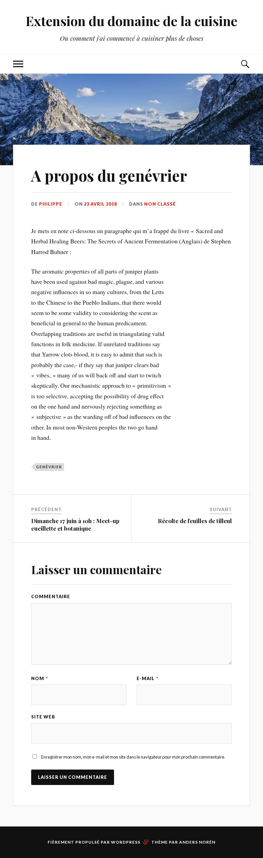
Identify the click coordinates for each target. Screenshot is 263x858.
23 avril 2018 (100, 204)
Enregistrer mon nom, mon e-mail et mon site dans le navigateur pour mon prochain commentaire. (133, 757)
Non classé (160, 204)
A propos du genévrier (109, 175)
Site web (43, 717)
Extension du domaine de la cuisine (131, 20)
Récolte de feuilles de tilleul (195, 520)
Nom (39, 678)
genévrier (49, 466)
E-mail (147, 678)
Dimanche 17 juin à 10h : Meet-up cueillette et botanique (75, 524)
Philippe (50, 204)
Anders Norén (197, 842)
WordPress (125, 842)
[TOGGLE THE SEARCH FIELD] (245, 64)
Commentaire (50, 596)
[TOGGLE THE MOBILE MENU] (18, 64)
